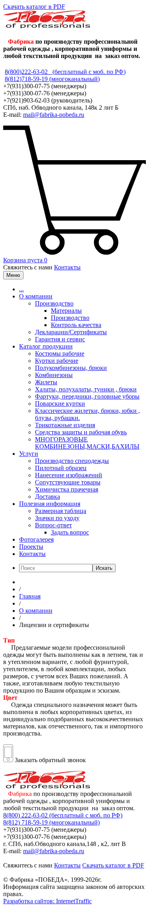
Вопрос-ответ (53, 525)
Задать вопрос (70, 532)
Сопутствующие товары (68, 482)
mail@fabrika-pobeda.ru (53, 114)
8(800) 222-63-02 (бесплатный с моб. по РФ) (62, 815)
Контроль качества (76, 324)
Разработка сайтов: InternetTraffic (47, 901)
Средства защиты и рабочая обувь (81, 432)
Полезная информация (49, 503)
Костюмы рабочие (59, 353)
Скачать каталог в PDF (34, 6)
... (21, 289)
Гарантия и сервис (60, 339)
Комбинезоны (54, 375)
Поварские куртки (60, 403)
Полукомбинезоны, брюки (71, 367)
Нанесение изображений (68, 475)
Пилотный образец (61, 468)
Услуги (28, 453)
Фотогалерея (36, 539)
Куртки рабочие (56, 360)
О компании (35, 296)
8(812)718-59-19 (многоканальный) (52, 79)
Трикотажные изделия (65, 425)
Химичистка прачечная (66, 489)
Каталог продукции (46, 346)
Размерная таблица (60, 510)
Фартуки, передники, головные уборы (87, 396)
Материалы (66, 310)
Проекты (31, 546)
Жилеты (46, 382)
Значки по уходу (57, 518)
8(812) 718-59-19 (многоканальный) (51, 822)
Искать (104, 568)
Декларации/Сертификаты (71, 332)
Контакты (67, 267)
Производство (54, 303)
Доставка (47, 496)
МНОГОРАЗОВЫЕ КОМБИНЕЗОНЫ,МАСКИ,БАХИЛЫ (87, 443)
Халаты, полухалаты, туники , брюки (86, 389)
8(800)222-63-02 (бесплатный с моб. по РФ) (65, 71)
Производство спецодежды (72, 460)
